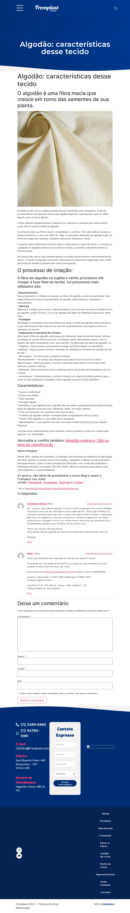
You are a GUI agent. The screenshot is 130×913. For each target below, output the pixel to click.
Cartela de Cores (105, 855)
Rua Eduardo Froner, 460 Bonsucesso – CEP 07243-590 (30, 764)
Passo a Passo (104, 845)
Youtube (64, 482)
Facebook (35, 482)
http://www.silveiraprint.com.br (59, 572)
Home (105, 813)
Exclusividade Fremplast (49, 488)
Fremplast (67, 488)
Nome (21, 656)
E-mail (21, 669)
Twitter (78, 482)
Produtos (105, 821)
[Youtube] (19, 856)
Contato (105, 892)
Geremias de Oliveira (37, 504)
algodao (32, 488)
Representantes (105, 874)
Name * (30, 553)
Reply (29, 542)
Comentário (24, 617)
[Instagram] (19, 850)
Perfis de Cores (105, 866)
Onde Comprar (105, 883)
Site (19, 681)
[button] (116, 8)
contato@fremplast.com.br (34, 748)
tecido (75, 488)
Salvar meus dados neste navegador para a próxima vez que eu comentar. (59, 693)
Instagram (50, 482)
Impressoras (105, 828)
